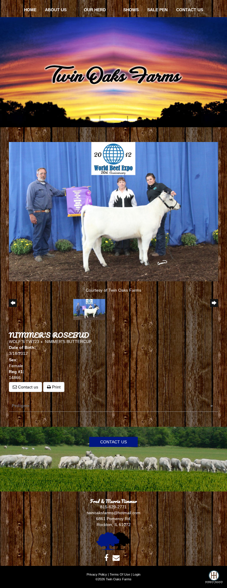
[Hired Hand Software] (214, 579)
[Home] (113, 540)
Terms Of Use (120, 574)
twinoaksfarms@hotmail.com (113, 512)
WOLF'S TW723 (24, 341)
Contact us (27, 387)
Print (56, 387)
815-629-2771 (113, 506)
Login (136, 574)
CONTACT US (113, 442)
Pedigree (21, 405)
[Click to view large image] (113, 211)
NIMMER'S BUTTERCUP (68, 341)
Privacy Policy (97, 574)
